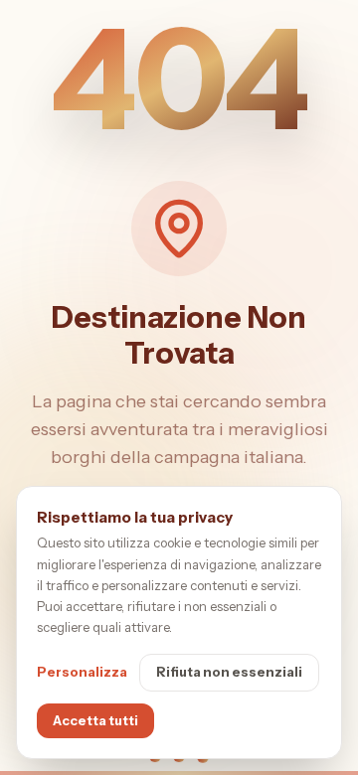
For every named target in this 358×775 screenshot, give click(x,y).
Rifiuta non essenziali (229, 672)
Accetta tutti (95, 720)
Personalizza (82, 672)
